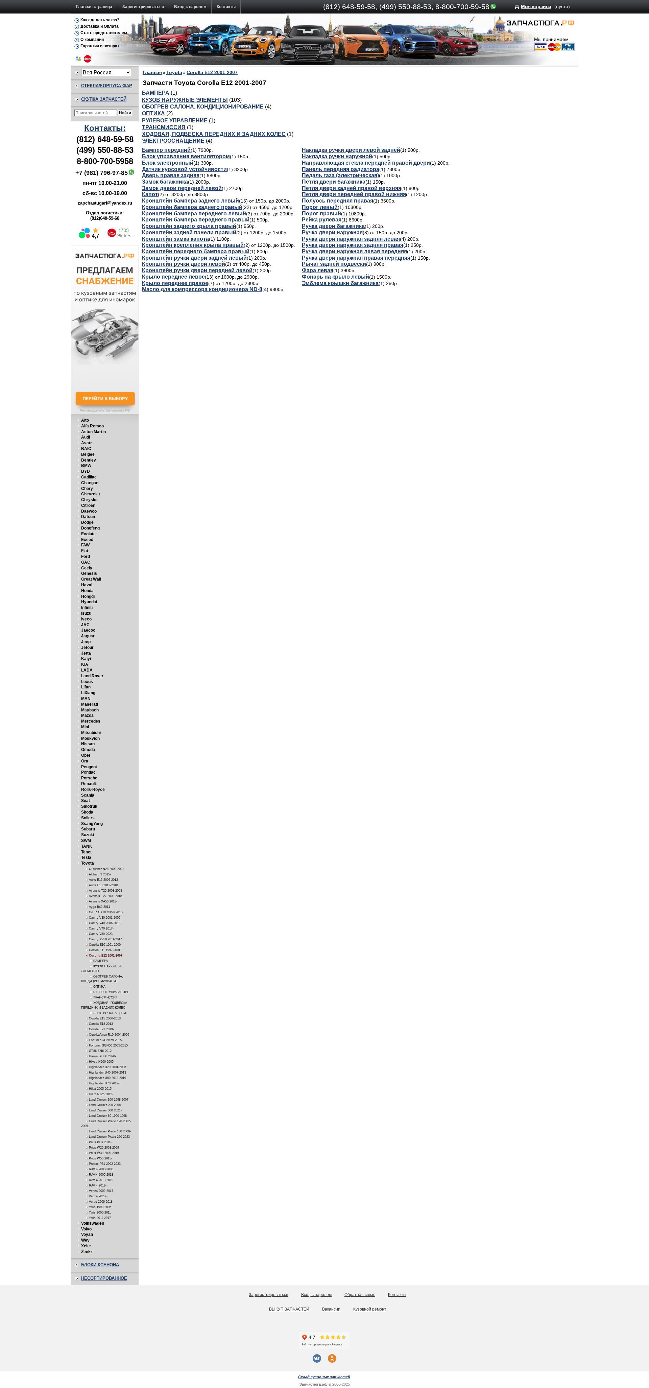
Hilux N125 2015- (101, 1094)
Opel (85, 755)
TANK (86, 846)
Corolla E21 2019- (101, 1029)
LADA (87, 670)
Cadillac (89, 477)
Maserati (89, 704)
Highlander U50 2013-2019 (107, 1078)
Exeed (87, 539)
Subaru (88, 829)
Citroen (88, 505)
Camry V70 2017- (101, 928)
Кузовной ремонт (369, 1309)
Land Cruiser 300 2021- (105, 1110)
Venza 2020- (97, 1196)
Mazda (87, 715)
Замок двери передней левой (182, 188)
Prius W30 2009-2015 (104, 1153)
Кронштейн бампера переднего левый (194, 213)
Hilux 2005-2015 (100, 1088)
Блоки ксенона (100, 1264)
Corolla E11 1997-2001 (104, 950)
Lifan (86, 687)
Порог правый (321, 213)
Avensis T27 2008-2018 (105, 896)
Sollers (88, 818)
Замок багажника (165, 182)
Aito (85, 420)
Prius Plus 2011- (100, 1142)
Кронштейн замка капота (175, 239)
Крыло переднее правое (175, 283)
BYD (85, 471)
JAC (85, 624)
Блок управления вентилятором (186, 156)
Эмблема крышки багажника (340, 283)
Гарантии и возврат (99, 46)
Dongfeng (90, 528)
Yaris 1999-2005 (100, 1207)
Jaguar (88, 636)
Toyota (87, 863)
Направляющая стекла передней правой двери (366, 163)
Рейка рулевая (321, 219)
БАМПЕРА (100, 961)
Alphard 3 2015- (100, 874)
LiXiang (88, 692)
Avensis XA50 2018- (103, 901)
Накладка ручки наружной (337, 156)
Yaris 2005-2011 (100, 1212)
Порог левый (320, 207)
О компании (92, 39)
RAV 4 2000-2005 (101, 1169)
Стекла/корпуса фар (106, 85)
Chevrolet (90, 494)
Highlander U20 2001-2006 (107, 1067)
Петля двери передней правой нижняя (354, 194)
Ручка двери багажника (333, 226)
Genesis (89, 573)
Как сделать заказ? (99, 20)
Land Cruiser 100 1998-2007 (108, 1099)
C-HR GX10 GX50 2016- (106, 912)
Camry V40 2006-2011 (104, 923)
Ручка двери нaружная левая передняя (354, 251)
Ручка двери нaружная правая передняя (356, 258)
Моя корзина (536, 6)
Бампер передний (166, 150)
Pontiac (88, 772)
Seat (85, 800)
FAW (85, 545)
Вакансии (331, 1309)
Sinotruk (89, 806)
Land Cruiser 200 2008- (105, 1105)
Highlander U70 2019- (104, 1083)
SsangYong (92, 823)
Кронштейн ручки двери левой (183, 264)
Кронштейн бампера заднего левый (190, 201)
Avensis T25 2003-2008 (105, 890)
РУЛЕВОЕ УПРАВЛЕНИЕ (111, 992)
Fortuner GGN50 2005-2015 (108, 1045)
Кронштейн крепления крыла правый (193, 245)
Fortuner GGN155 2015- (106, 1040)
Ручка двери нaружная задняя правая (352, 245)
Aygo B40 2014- (100, 907)
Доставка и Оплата (99, 26)
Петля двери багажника (333, 182)
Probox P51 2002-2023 (105, 1164)
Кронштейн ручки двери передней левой (197, 270)
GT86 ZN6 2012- (101, 1051)
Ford (85, 556)
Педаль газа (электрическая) (340, 175)
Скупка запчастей (103, 99)
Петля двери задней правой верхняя (351, 188)
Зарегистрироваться (143, 6)
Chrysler (89, 499)
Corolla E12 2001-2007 (105, 955)
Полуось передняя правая (337, 201)
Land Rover (92, 676)
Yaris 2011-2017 (100, 1218)
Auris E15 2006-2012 (103, 879)
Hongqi (88, 596)
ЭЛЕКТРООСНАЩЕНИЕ (110, 1013)
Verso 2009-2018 (101, 1201)
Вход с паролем (190, 6)
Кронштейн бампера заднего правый (192, 207)
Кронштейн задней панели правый (189, 232)
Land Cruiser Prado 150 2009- (110, 1131)
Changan (89, 482)
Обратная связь (359, 1294)
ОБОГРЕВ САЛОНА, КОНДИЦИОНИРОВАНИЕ (203, 107)
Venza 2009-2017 (101, 1191)
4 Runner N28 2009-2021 (106, 869)
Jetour (87, 647)
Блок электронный (167, 163)
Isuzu (86, 613)
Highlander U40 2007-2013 (107, 1072)
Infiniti (87, 607)
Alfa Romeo (92, 426)
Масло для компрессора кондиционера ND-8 (202, 289)
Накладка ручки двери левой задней (351, 150)
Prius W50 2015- (100, 1158)
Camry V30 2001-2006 (104, 917)
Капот (150, 194)
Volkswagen (92, 1223)
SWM (86, 840)
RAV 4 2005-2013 (101, 1174)
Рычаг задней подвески (334, 264)
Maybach (90, 710)
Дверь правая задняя (170, 175)
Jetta (86, 653)
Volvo (86, 1229)
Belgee (88, 454)
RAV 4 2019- (97, 1185)
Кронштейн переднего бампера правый (195, 251)
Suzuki (87, 834)
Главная (152, 72)
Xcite (86, 1246)
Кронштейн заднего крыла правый (189, 226)
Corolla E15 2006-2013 (105, 1018)
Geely (86, 568)
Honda (87, 590)
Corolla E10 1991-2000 (105, 944)
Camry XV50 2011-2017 (105, 939)
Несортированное (104, 1278)
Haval (86, 585)
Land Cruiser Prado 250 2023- (110, 1136)
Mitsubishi (91, 732)
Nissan (88, 744)
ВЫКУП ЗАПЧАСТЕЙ (289, 1309)
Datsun (88, 516)
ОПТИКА (99, 986)
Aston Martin (93, 431)
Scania (87, 795)
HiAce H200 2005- (102, 1061)
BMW (86, 465)
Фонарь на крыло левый (335, 277)
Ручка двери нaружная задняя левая (351, 239)
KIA (84, 664)
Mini (85, 727)
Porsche (89, 778)
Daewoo (89, 511)
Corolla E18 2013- (101, 1024)
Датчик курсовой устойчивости (184, 169)
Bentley (88, 460)
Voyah (87, 1234)
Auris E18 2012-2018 (103, 885)
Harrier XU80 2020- (102, 1056)
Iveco (86, 619)
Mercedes (90, 721)
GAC (85, 562)
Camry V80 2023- (101, 934)
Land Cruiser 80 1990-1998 (108, 1116)
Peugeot (89, 766)
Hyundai (89, 601)
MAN (86, 698)
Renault (88, 783)
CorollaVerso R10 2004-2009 (109, 1034)
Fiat (84, 550)
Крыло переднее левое (173, 277)
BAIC (86, 448)
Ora (84, 761)
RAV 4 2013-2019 (101, 1180)
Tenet (86, 852)
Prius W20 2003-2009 (104, 1147)
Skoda (87, 812)
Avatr (86, 443)
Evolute (88, 534)
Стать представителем (103, 32)
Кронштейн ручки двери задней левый (194, 258)
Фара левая (317, 270)
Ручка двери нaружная (332, 232)
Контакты (226, 6)
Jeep (86, 641)
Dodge (87, 522)
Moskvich (90, 738)
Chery (87, 488)
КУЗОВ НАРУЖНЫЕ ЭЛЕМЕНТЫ (185, 100)
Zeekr (86, 1251)
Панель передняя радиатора (340, 169)
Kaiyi (86, 658)
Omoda (88, 749)
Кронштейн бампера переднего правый (195, 219)
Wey (85, 1240)
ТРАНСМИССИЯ (105, 997)
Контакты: (105, 128)
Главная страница (94, 6)
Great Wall (91, 579)
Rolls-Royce (93, 789)
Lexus (87, 681)
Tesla (86, 857)
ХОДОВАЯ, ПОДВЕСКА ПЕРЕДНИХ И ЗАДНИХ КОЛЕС (214, 134)
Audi (85, 437)
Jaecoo (88, 630)
